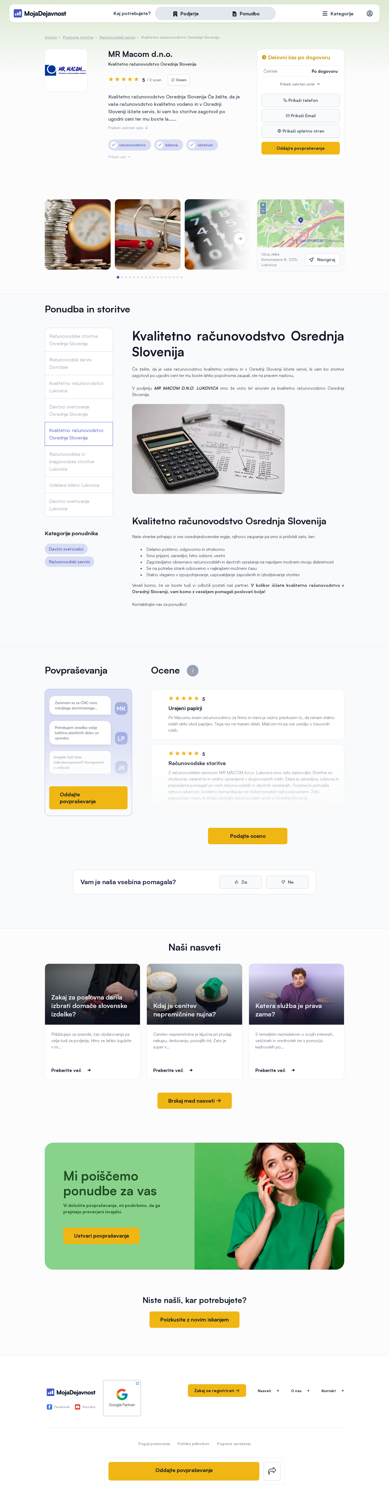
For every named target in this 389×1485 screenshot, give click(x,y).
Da (244, 882)
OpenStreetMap (311, 241)
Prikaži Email (303, 115)
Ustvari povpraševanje (101, 1235)
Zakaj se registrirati (214, 1390)
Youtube (89, 1407)
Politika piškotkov (194, 1443)
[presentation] (59, 239)
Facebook (62, 1407)
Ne (290, 882)
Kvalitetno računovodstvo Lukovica (76, 386)
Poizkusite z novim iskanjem (194, 1319)
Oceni (180, 80)
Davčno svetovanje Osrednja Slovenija (69, 410)
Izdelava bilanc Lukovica (74, 485)
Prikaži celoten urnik (298, 84)
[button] (118, 277)
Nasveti (264, 1390)
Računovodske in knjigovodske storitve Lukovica (71, 461)
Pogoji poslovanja (154, 1443)
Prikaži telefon (302, 100)
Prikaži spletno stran (303, 131)
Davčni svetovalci (66, 549)
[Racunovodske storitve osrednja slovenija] (78, 234)
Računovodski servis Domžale (70, 363)
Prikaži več (117, 157)
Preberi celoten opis (126, 127)
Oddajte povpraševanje (301, 148)
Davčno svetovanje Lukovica (69, 504)
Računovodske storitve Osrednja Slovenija (73, 339)
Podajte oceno (248, 836)
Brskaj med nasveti (192, 1100)
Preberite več (66, 1070)
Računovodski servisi (69, 561)
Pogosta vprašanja (234, 1443)
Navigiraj (326, 259)
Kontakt (329, 1390)
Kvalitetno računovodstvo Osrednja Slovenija (76, 433)
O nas (296, 1390)
